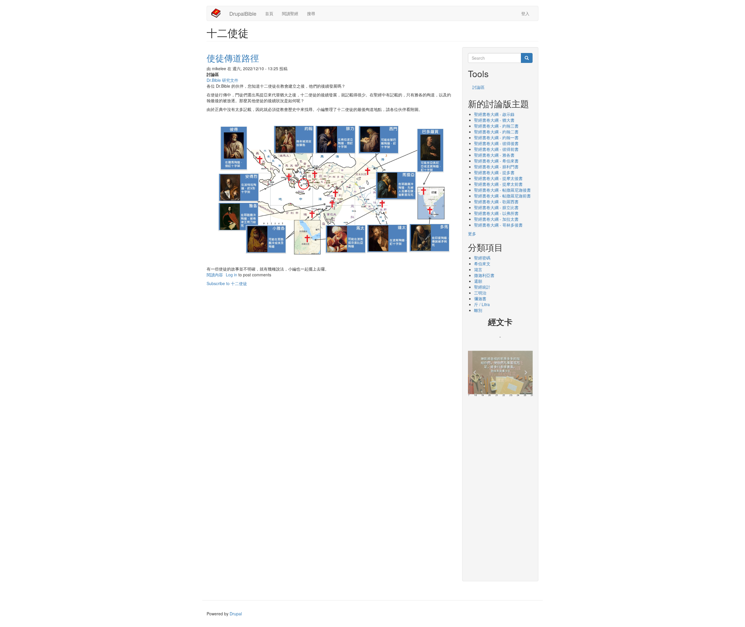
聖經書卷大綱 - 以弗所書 (496, 213)
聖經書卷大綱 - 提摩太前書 (498, 184)
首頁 (269, 13)
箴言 (478, 269)
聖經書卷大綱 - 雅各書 (494, 155)
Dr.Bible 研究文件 (222, 80)
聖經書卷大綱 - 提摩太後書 (498, 178)
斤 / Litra (482, 304)
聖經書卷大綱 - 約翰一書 (496, 137)
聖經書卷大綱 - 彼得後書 (496, 143)
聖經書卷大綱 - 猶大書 (494, 120)
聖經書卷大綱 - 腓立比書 (496, 207)
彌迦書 (480, 298)
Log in (231, 275)
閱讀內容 (215, 275)
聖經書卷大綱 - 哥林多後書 (498, 225)
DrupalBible (242, 13)
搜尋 (311, 13)
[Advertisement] (500, 487)
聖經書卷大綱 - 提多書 (494, 172)
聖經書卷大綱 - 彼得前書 (496, 149)
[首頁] (218, 13)
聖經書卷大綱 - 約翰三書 (496, 126)
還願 (478, 281)
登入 (525, 13)
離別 (478, 310)
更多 (472, 233)
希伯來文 (482, 263)
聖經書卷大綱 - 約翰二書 (496, 132)
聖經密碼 (482, 258)
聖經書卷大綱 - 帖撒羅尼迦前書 (502, 196)
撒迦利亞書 (484, 275)
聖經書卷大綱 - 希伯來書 (496, 161)
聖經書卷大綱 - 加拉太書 (496, 219)
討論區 (478, 87)
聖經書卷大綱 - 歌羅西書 (496, 201)
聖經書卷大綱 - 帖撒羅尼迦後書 (502, 190)
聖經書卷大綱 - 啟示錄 (494, 114)
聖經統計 (482, 287)
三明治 (480, 293)
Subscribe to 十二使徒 (227, 283)
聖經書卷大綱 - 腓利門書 (496, 166)
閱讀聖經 (290, 13)
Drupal (236, 614)
